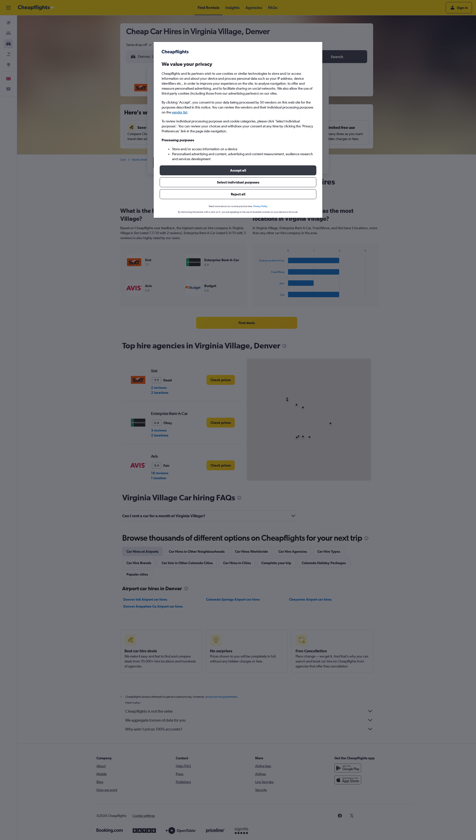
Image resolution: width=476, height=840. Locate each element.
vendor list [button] (179, 112)
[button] (238, 170)
